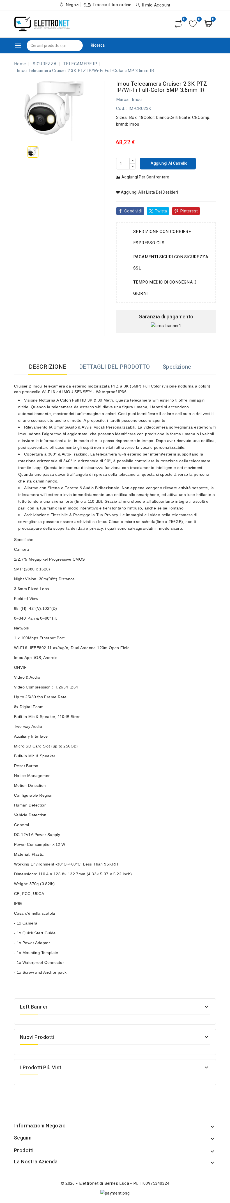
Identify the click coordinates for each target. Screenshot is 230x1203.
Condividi (133, 211)
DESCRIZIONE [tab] (47, 367)
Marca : (123, 99)
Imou (137, 99)
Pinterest (189, 211)
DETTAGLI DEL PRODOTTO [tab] (114, 367)
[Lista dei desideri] (193, 24)
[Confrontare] (178, 24)
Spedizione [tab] (177, 367)
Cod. (120, 108)
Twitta (161, 211)
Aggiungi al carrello (168, 163)
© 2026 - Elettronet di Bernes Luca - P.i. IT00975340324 (115, 1183)
